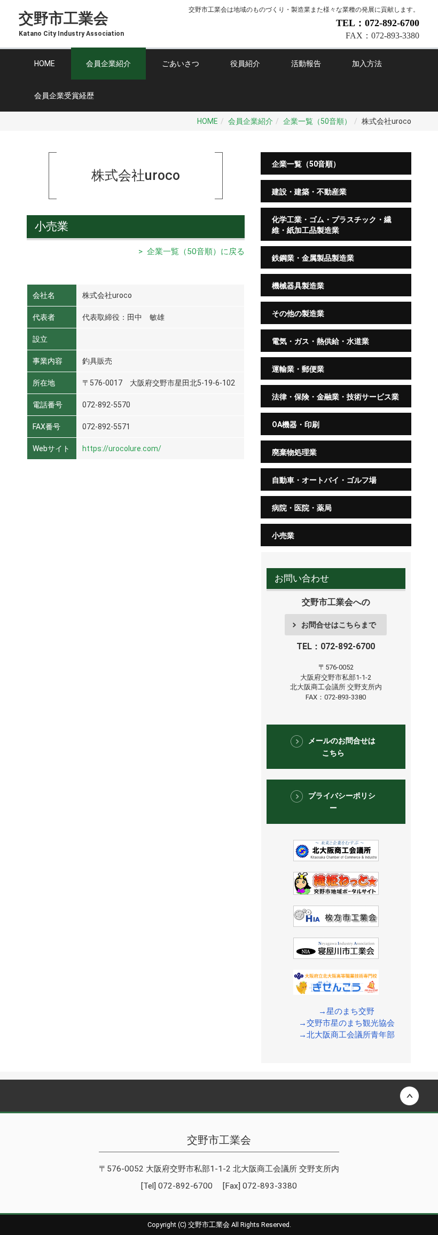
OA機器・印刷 (295, 424)
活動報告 (306, 63)
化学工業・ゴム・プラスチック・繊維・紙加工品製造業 (332, 224)
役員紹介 (245, 63)
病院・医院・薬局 (302, 508)
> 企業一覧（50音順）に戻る (191, 251)
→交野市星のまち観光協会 (347, 1023)
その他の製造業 (298, 313)
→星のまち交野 (346, 1011)
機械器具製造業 (298, 285)
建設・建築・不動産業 (309, 191)
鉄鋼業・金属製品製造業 (313, 258)
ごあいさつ (180, 63)
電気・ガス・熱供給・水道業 (320, 341)
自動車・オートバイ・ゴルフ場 (324, 480)
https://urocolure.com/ (121, 448)
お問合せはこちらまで (338, 624)
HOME (44, 63)
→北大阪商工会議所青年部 (347, 1035)
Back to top (219, 1096)
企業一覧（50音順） (317, 121)
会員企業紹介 (108, 63)
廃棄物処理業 (294, 452)
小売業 (283, 535)
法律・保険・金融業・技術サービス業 (335, 396)
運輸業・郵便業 (298, 369)
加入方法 (367, 63)
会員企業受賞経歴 (64, 95)
